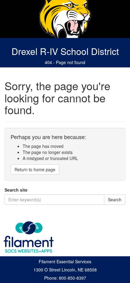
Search (115, 199)
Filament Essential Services (65, 261)
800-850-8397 (72, 278)
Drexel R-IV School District (65, 51)
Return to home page (35, 169)
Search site (16, 190)
